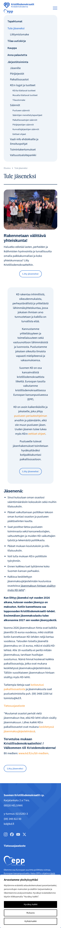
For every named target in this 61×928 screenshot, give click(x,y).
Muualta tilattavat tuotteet (25, 95)
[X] (24, 834)
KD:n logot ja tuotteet (22, 85)
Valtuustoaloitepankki (23, 155)
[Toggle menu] (55, 8)
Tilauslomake (19, 100)
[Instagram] (6, 834)
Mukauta (30, 912)
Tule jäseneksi (16, 28)
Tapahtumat (15, 21)
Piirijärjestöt (17, 74)
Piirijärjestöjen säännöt (23, 124)
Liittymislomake (19, 34)
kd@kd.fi (9, 824)
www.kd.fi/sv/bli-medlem (33, 753)
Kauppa (12, 48)
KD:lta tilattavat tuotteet (24, 90)
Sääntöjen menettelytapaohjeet (27, 115)
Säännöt (15, 105)
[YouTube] (18, 834)
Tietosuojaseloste (14, 706)
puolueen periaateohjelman (30, 416)
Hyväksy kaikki (30, 904)
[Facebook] (12, 834)
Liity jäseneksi (30, 274)
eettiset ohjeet (36, 434)
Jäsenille (15, 68)
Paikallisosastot (19, 79)
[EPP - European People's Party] (8, 11)
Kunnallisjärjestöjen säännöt (26, 129)
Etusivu (7, 168)
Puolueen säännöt (21, 110)
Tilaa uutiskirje (17, 41)
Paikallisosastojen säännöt (25, 120)
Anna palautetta (17, 55)
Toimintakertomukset (23, 150)
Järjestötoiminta (18, 62)
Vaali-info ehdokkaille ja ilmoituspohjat (24, 141)
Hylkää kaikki (30, 921)
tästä (52, 873)
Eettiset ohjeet (19, 134)
